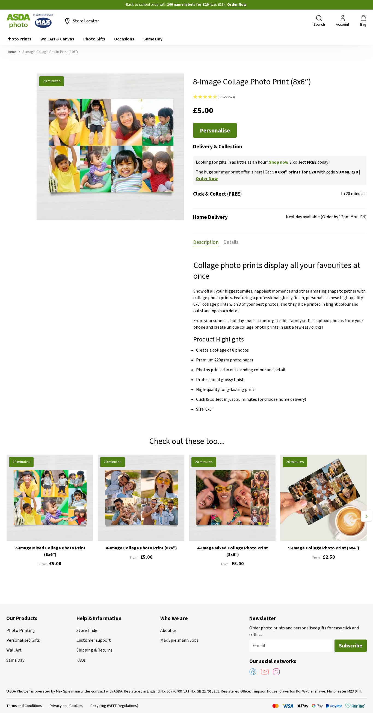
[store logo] (30, 21)
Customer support (93, 640)
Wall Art (14, 650)
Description (206, 242)
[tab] (206, 242)
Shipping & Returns (94, 650)
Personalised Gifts (23, 640)
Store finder (87, 630)
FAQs (81, 660)
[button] (279, 97)
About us (168, 630)
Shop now (279, 162)
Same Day (15, 660)
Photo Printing (20, 630)
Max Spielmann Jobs (179, 640)
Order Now (237, 4)
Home (11, 52)
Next (366, 516)
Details (230, 242)
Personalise (215, 130)
